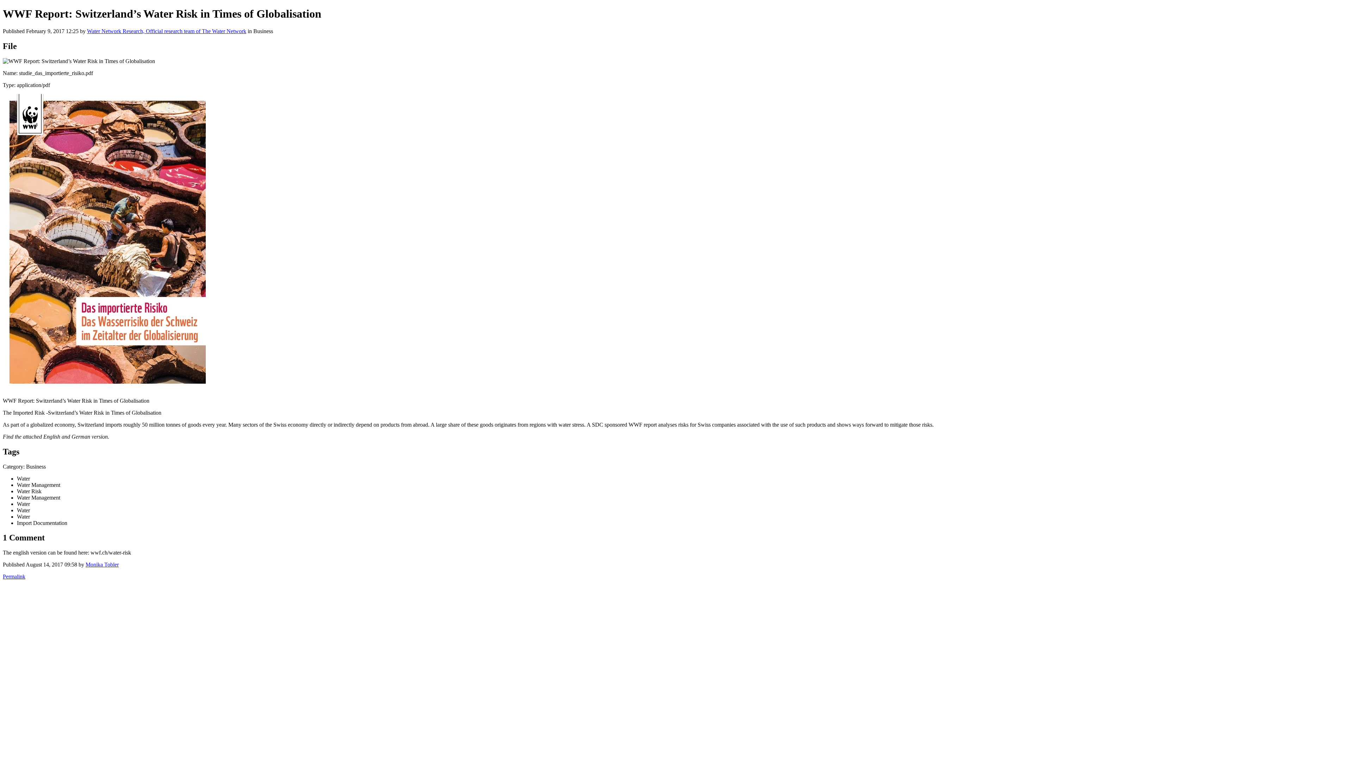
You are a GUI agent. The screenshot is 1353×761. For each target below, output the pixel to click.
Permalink (14, 577)
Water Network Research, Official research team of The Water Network (166, 31)
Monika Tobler (102, 565)
